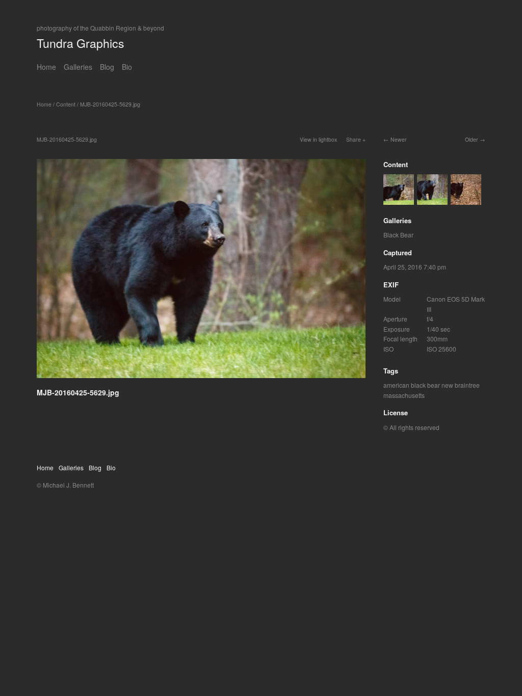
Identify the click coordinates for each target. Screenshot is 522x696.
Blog (107, 67)
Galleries (78, 67)
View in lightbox (318, 139)
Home (46, 67)
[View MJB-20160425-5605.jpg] (466, 199)
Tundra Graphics (80, 43)
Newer (398, 139)
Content (65, 104)
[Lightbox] (201, 379)
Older (471, 139)
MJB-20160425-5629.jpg (110, 104)
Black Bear (398, 234)
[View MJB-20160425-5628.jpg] (398, 199)
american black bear (411, 385)
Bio (127, 67)
